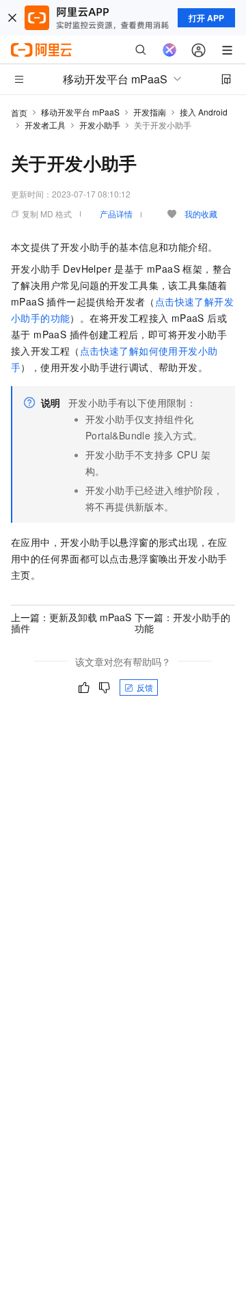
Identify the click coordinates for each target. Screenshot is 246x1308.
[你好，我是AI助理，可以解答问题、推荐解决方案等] (169, 50)
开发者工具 (45, 125)
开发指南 (149, 112)
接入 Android (204, 112)
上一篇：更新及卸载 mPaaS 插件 (71, 622)
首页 (19, 112)
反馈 (145, 687)
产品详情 (116, 213)
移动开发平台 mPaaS (80, 112)
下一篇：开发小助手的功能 (182, 622)
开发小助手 (99, 125)
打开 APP (206, 18)
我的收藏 (200, 213)
